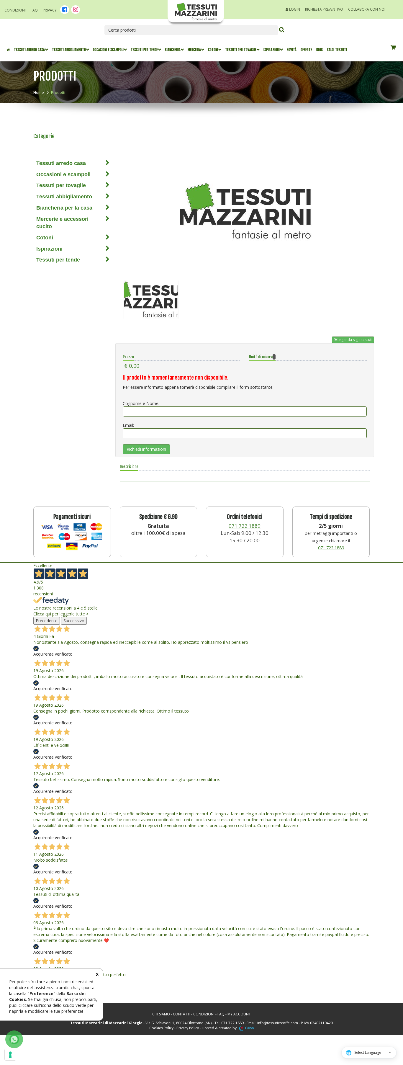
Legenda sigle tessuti (354, 339)
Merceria (194, 50)
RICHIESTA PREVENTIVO (324, 9)
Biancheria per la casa (64, 208)
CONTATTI (181, 1014)
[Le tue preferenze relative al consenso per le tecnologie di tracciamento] (10, 1054)
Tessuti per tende (144, 50)
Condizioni (15, 10)
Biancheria (173, 50)
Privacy (50, 10)
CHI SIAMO (161, 1014)
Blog (319, 50)
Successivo (73, 620)
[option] (245, 211)
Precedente (47, 620)
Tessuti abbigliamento (69, 50)
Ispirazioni (271, 50)
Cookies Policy (161, 1027)
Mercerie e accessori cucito (62, 223)
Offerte (306, 50)
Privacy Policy (187, 1027)
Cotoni (213, 50)
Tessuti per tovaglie (240, 50)
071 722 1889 (245, 525)
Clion (249, 1028)
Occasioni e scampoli (108, 50)
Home (38, 92)
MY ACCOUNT (239, 1014)
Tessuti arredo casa (29, 50)
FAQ (34, 10)
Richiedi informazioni (146, 449)
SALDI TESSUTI (337, 50)
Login (294, 9)
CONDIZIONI (203, 1014)
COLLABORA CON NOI (366, 9)
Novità (291, 50)
